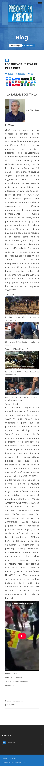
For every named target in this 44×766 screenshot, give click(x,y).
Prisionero (21, 74)
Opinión (10, 74)
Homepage (15, 45)
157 (32, 74)
